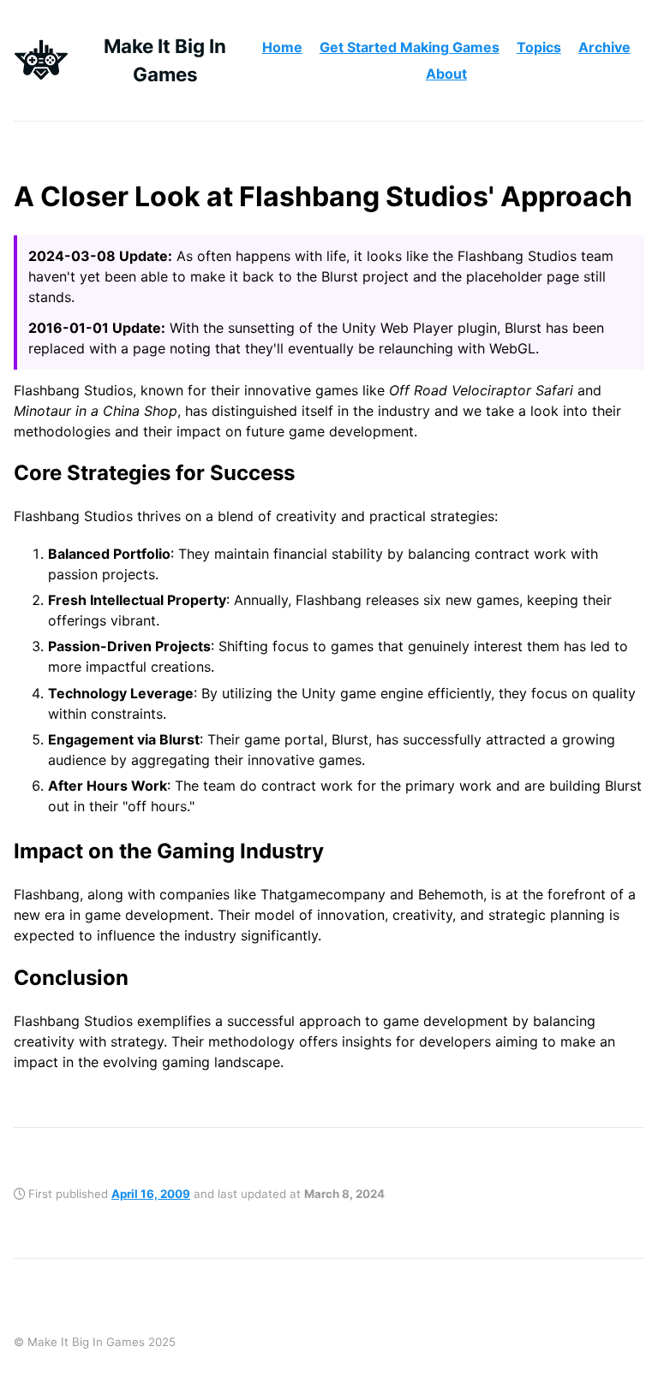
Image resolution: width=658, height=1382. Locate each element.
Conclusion (71, 977)
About (446, 73)
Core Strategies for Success (154, 472)
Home (282, 47)
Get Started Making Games (409, 47)
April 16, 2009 (150, 1194)
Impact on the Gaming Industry (169, 851)
